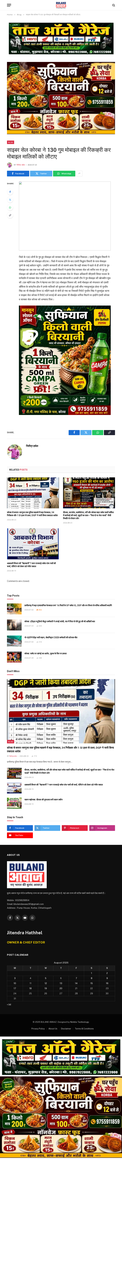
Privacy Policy (38, 1028)
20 (61, 988)
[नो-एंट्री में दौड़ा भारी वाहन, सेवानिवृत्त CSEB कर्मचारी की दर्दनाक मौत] (14, 641)
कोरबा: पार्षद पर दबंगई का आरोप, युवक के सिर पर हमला (45, 653)
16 (107, 983)
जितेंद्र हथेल (21, 165)
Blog (10, 142)
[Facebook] (10, 192)
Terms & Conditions (84, 1028)
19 (45, 988)
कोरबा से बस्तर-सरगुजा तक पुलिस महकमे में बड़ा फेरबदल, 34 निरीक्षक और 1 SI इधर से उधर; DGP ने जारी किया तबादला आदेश (32, 514)
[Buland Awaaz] (61, 5)
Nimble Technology (79, 1022)
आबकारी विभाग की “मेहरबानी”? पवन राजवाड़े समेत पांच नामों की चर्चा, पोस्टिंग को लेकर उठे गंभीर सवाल (31, 565)
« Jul (9, 1004)
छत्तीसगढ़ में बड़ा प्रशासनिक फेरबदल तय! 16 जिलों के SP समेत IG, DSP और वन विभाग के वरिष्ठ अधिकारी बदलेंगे (68, 605)
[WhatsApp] (10, 207)
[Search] (113, 5)
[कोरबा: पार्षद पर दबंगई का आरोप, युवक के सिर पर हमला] (14, 657)
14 (76, 983)
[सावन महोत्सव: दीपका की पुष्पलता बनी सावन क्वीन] (14, 803)
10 (15, 983)
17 (15, 988)
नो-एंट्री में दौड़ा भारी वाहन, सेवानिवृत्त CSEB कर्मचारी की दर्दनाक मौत (50, 637)
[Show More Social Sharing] (79, 173)
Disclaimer (66, 1028)
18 (30, 988)
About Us (52, 1028)
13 (61, 983)
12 (46, 983)
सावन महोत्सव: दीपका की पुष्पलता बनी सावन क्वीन (43, 799)
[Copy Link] (10, 215)
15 (91, 983)
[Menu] (9, 5)
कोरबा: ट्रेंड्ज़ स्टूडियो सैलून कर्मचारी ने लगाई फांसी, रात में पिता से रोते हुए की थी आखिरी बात (59, 621)
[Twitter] (10, 200)
